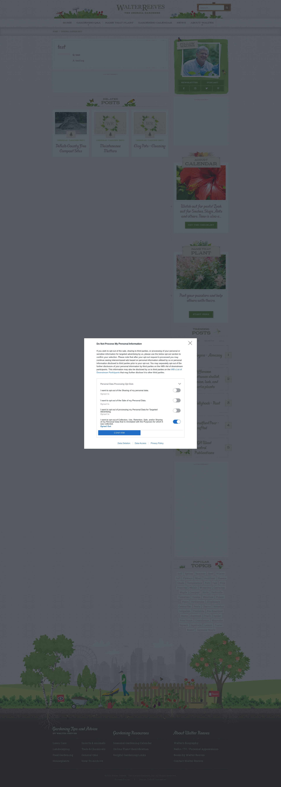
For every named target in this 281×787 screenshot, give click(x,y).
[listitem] (140, 383)
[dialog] (140, 393)
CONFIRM (119, 433)
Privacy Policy (157, 443)
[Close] (191, 344)
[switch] (177, 390)
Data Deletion (124, 443)
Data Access (140, 443)
